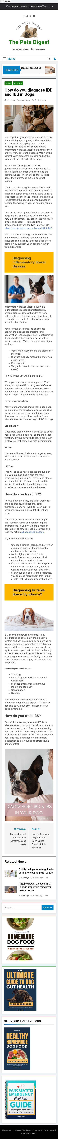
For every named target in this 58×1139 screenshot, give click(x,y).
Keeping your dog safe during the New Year (26, 6)
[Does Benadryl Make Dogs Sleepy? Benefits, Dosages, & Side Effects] (46, 71)
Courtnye (11, 100)
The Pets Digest (29, 42)
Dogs (8, 83)
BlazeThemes (30, 1133)
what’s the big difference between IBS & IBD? (28, 228)
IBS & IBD (18, 83)
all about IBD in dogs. (32, 531)
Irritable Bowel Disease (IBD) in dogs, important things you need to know (35, 887)
